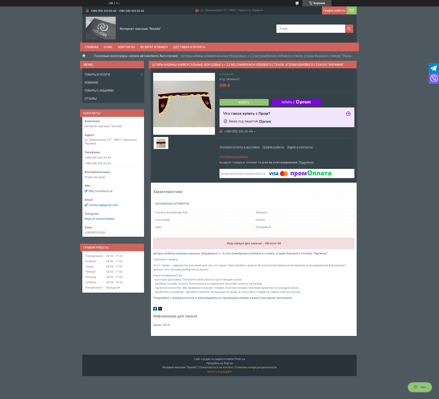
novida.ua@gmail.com (103, 205)
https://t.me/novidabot (100, 218)
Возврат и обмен (154, 47)
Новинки (91, 82)
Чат (423, 387)
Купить (244, 102)
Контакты (126, 47)
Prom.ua (240, 359)
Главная (91, 47)
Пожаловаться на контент (216, 367)
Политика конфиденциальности (256, 367)
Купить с (288, 102)
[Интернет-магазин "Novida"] (101, 28)
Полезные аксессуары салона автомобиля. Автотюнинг (136, 56)
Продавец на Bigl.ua (219, 363)
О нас (108, 47)
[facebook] (155, 309)
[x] (160, 309)
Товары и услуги (97, 74)
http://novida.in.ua (100, 191)
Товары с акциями (99, 90)
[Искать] (349, 29)
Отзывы (91, 98)
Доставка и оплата (189, 47)
